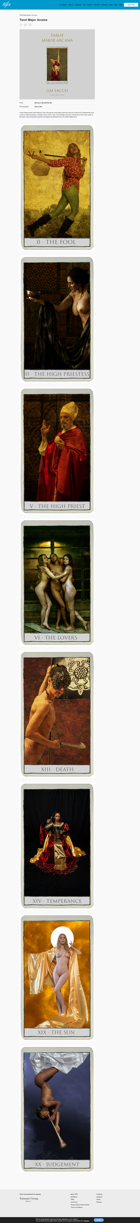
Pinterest (99, 1202)
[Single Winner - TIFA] (6, 5)
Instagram (99, 1197)
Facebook (99, 1194)
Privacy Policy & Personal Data (80, 1205)
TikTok (98, 1199)
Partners (89, 4)
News (111, 4)
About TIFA (74, 1194)
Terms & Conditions (77, 1207)
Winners (70, 4)
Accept (99, 1220)
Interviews (97, 4)
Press (116, 4)
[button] (21, 24)
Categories (78, 4)
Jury (84, 4)
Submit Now (131, 4)
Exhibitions (104, 4)
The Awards (63, 4)
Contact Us (74, 1202)
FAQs (120, 4)
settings (86, 1221)
